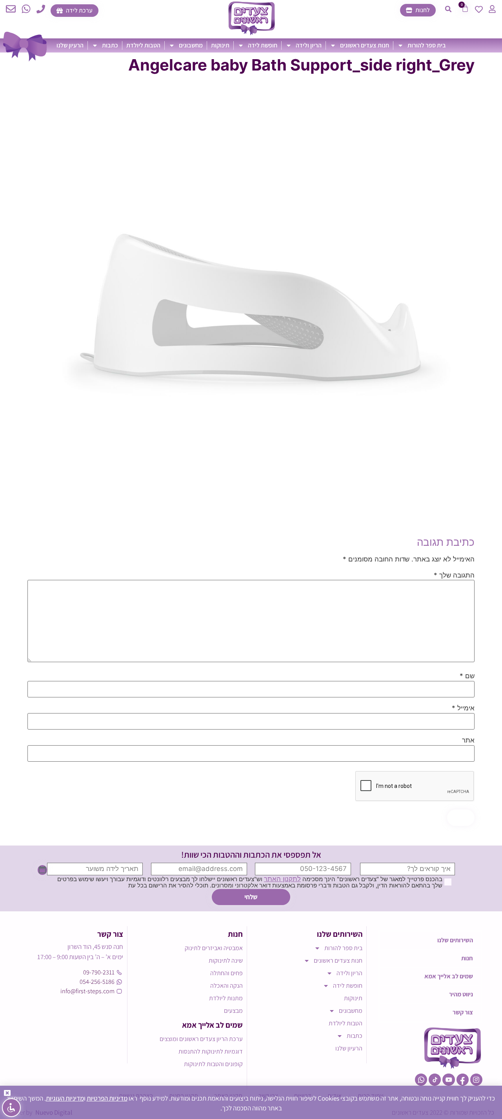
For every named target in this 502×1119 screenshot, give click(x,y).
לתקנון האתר (282, 879)
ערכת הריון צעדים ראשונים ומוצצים (201, 1039)
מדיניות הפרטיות (107, 1098)
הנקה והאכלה (226, 985)
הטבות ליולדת (143, 45)
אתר (468, 740)
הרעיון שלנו (70, 45)
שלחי (251, 897)
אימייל (463, 708)
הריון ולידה (309, 45)
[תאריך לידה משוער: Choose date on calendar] (42, 870)
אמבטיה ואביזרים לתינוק (214, 948)
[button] (448, 9)
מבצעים (233, 1011)
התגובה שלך (454, 575)
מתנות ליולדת (226, 998)
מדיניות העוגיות (65, 1098)
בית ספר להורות (426, 45)
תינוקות (220, 45)
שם (467, 676)
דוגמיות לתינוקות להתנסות (210, 1051)
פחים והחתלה (226, 973)
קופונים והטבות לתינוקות (213, 1064)
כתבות (110, 45)
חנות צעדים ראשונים (364, 45)
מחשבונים (191, 45)
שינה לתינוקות (226, 960)
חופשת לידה (262, 45)
